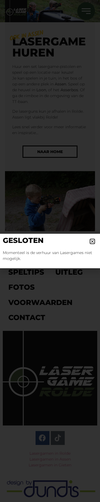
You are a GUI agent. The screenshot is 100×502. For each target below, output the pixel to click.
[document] (50, 251)
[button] (92, 241)
